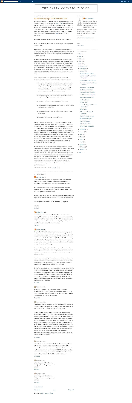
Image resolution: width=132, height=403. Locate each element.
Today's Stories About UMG (87, 97)
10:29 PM (37, 356)
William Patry (39, 212)
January (82, 149)
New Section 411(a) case (86, 89)
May (81, 139)
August (82, 132)
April (81, 142)
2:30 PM (37, 208)
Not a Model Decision (85, 123)
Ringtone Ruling (84, 100)
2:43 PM (37, 225)
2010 (80, 54)
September (83, 129)
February (82, 147)
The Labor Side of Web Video (87, 92)
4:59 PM (37, 283)
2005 (80, 152)
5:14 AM (37, 298)
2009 (80, 56)
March (82, 144)
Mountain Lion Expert (86, 118)
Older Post (71, 390)
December (83, 66)
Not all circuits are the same (87, 116)
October (82, 71)
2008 (80, 59)
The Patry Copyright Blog (66, 8)
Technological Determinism (87, 126)
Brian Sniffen (39, 229)
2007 (80, 61)
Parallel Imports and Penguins (87, 95)
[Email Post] (58, 167)
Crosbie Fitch (39, 177)
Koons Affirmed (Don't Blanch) (88, 80)
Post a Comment (38, 387)
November (83, 68)
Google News (80, 45)
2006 (80, 64)
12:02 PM (37, 337)
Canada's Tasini (84, 102)
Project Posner (83, 109)
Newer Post (37, 390)
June (81, 137)
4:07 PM (37, 369)
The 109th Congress (85, 121)
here (57, 33)
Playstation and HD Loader (87, 73)
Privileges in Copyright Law (87, 87)
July (81, 134)
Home (54, 390)
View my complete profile (85, 37)
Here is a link (59, 23)
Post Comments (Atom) (47, 393)
